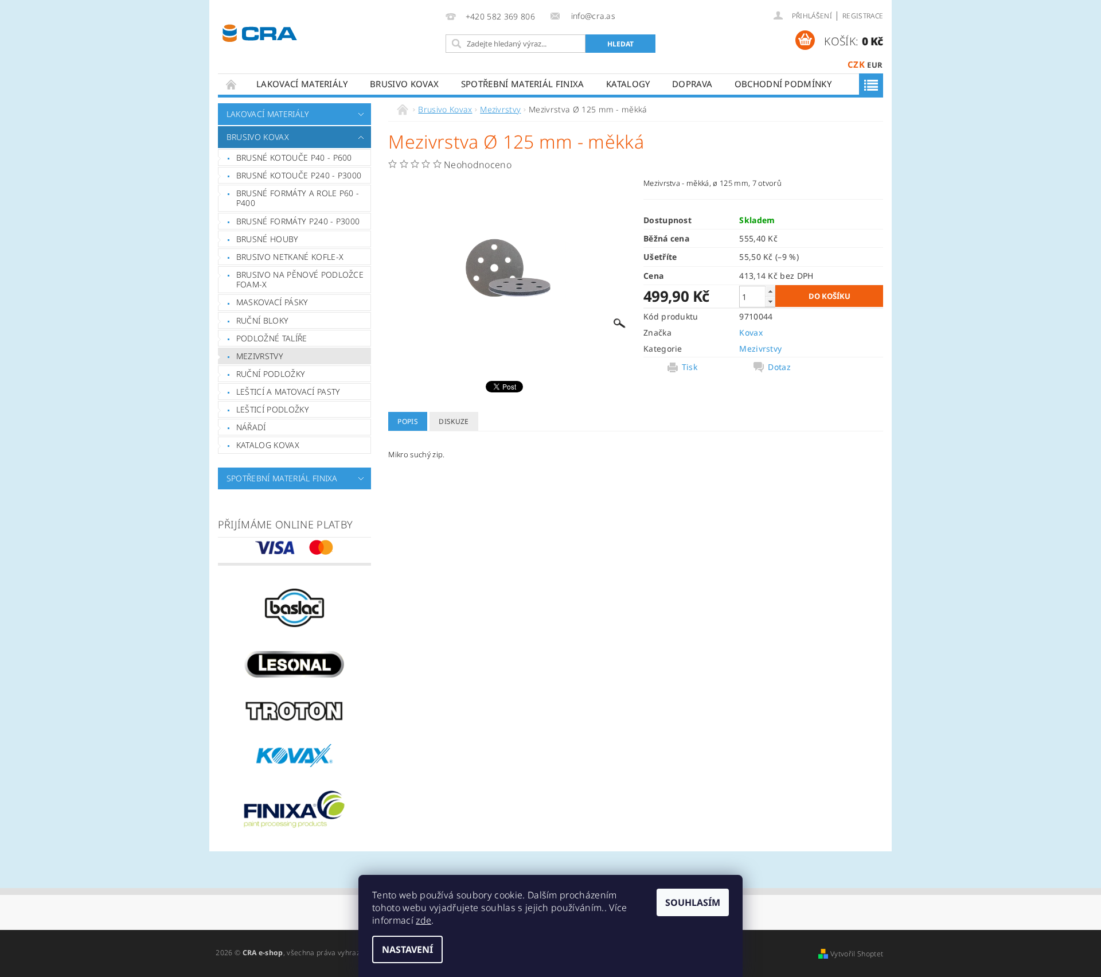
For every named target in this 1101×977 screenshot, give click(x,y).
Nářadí (251, 427)
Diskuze (453, 421)
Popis (407, 421)
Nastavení (407, 949)
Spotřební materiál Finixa (522, 83)
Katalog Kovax (267, 444)
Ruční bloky (262, 320)
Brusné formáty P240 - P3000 (298, 221)
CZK (856, 64)
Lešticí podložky (272, 409)
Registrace (862, 16)
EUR (875, 65)
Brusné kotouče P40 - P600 (294, 157)
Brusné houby (267, 238)
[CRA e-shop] (259, 32)
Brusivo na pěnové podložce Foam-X (300, 279)
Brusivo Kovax (404, 83)
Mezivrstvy (259, 356)
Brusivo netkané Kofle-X (289, 256)
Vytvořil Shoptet (856, 954)
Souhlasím (692, 902)
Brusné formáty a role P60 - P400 (298, 198)
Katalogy (628, 83)
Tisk (689, 367)
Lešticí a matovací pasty (288, 391)
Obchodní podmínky (783, 83)
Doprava (692, 83)
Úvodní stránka (231, 84)
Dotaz (779, 367)
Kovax (751, 332)
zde (423, 920)
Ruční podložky (270, 373)
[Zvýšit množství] (770, 291)
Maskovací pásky (272, 302)
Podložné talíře (271, 338)
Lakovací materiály (302, 83)
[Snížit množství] (770, 301)
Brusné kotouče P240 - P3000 (299, 175)
